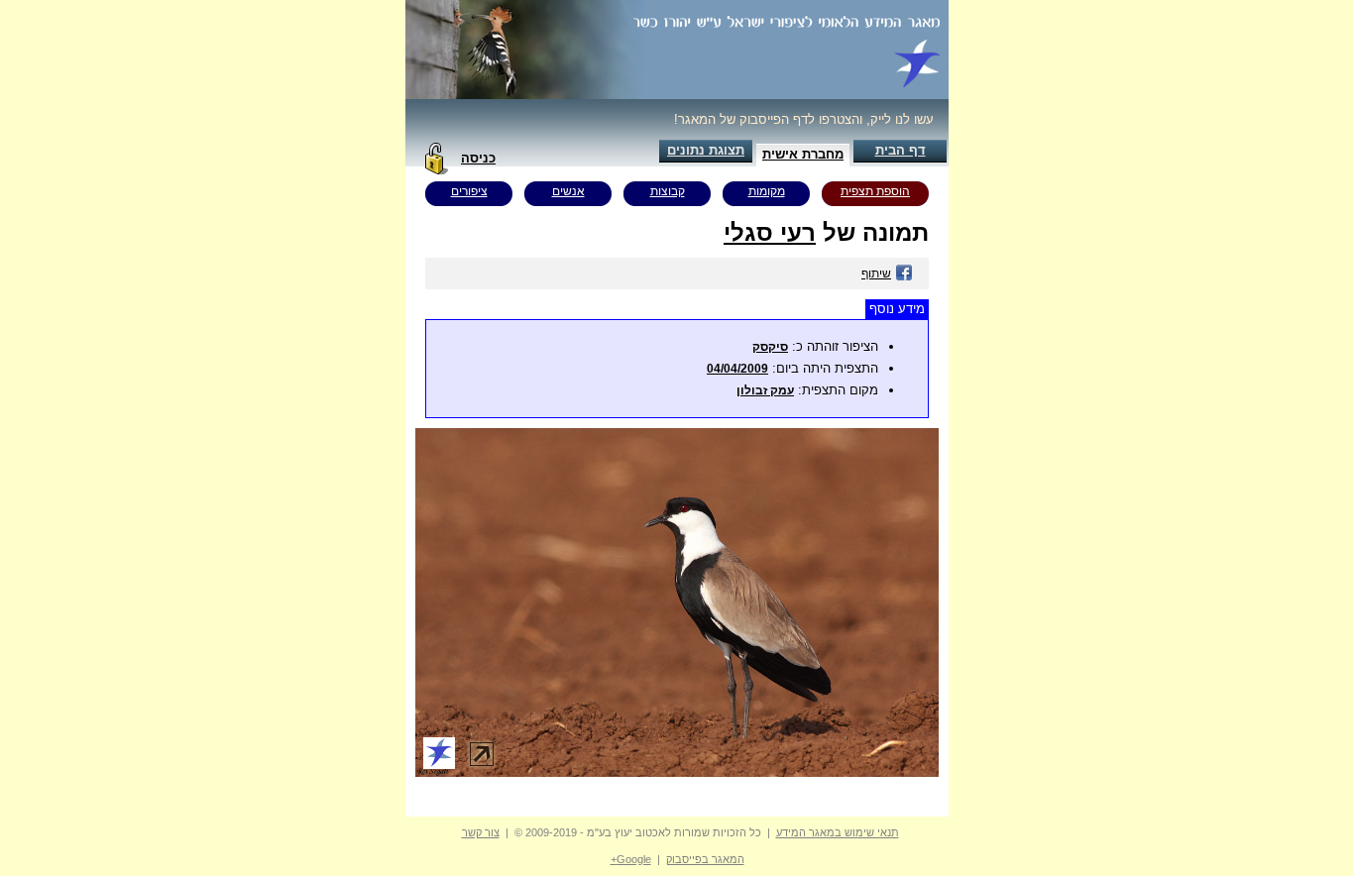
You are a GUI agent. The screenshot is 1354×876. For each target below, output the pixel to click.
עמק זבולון (765, 390)
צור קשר (481, 832)
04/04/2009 (737, 369)
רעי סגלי (770, 232)
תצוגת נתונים (705, 150)
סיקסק (770, 347)
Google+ (631, 859)
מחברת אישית (803, 154)
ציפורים (469, 191)
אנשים (568, 191)
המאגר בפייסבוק (705, 859)
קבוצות (667, 191)
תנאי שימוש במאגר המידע (837, 832)
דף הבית (900, 150)
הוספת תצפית (875, 191)
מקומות (766, 191)
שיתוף (876, 273)
